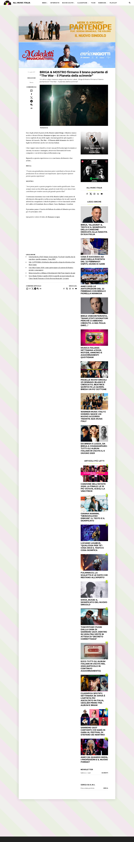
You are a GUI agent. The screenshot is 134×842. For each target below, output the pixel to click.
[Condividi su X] (31, 97)
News (44, 3)
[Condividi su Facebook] (31, 94)
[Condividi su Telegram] (31, 101)
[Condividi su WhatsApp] (31, 90)
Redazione (31, 78)
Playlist (113, 3)
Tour (93, 3)
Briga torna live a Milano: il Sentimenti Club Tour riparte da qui (52, 273)
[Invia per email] (31, 108)
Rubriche (102, 3)
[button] (31, 105)
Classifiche (82, 3)
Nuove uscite (67, 3)
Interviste (54, 3)
